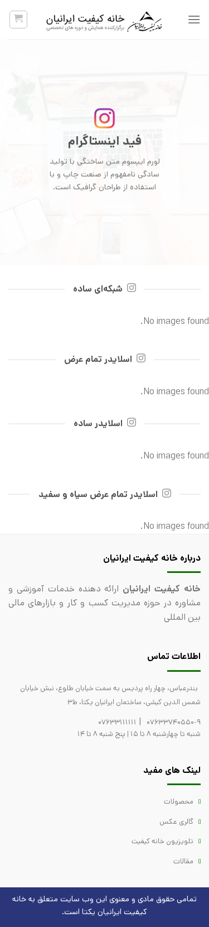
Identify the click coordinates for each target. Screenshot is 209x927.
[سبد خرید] (18, 19)
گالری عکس (176, 821)
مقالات (183, 861)
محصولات (178, 801)
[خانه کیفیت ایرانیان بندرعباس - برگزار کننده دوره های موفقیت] (104, 19)
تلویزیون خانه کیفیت (162, 841)
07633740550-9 (174, 722)
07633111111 (117, 722)
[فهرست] (194, 19)
